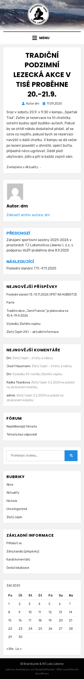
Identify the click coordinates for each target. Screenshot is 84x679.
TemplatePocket (44, 669)
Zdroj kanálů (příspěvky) (22, 551)
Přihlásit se (14, 543)
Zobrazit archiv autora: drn (28, 215)
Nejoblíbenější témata (21, 426)
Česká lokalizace (17, 568)
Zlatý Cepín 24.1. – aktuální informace (32, 332)
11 (39, 612)
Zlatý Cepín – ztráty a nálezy (32, 358)
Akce (9, 485)
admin (10, 395)
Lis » (19, 649)
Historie (11, 501)
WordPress (42, 673)
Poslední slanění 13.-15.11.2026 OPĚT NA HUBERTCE (41, 294)
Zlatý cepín (14, 517)
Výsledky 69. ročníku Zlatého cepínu (37, 374)
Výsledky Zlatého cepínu (23, 324)
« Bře (10, 649)
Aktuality (31, 167)
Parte (10, 302)
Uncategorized (16, 509)
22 (10, 629)
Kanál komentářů (18, 559)
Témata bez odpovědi (21, 434)
